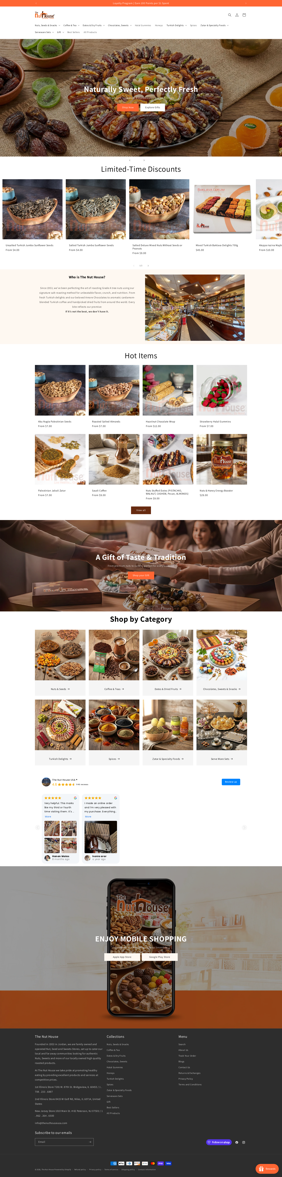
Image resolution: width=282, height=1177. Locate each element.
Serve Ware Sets (220, 759)
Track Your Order (187, 1055)
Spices (112, 759)
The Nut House (48, 1169)
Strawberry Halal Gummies (215, 421)
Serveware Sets (115, 1096)
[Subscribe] (90, 1142)
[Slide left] (133, 265)
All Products (113, 1113)
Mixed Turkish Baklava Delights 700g (217, 245)
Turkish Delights (58, 759)
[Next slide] (144, 160)
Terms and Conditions (190, 1084)
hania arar (99, 856)
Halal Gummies (115, 1067)
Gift (108, 1101)
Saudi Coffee (99, 490)
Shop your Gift (141, 575)
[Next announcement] (246, 3)
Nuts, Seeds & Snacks (118, 1044)
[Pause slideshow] (152, 160)
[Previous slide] (129, 160)
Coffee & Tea (113, 1050)
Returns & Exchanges (189, 1073)
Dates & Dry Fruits (116, 1055)
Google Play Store (159, 956)
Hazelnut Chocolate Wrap (160, 421)
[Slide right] (148, 265)
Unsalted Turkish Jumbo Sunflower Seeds (29, 245)
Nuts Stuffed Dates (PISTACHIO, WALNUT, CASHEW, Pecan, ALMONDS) (167, 492)
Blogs (181, 1061)
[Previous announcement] (36, 3)
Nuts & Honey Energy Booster (216, 490)
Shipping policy (128, 1169)
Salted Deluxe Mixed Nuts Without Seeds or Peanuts (157, 247)
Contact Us (184, 1067)
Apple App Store (122, 956)
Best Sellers (113, 1107)
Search (182, 1044)
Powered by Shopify (62, 1169)
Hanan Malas (60, 856)
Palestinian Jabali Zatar (52, 490)
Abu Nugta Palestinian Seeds (54, 421)
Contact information (147, 1169)
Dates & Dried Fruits (166, 689)
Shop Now (128, 107)
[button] (47, 25)
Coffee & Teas (112, 689)
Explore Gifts (152, 107)
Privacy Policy (186, 1078)
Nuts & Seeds (58, 689)
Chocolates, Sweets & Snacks (220, 689)
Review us (231, 781)
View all (141, 510)
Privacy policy (95, 1169)
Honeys (111, 1073)
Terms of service (111, 1169)
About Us (183, 1050)
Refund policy (80, 1169)
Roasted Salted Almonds (106, 421)
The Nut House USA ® (64, 780)
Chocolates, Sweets (117, 1061)
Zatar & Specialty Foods (166, 759)
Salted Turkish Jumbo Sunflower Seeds (91, 245)
